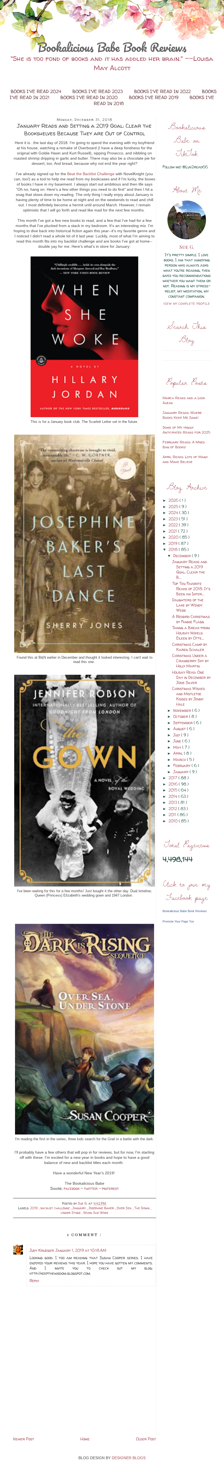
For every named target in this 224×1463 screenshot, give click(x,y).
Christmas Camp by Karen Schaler (189, 647)
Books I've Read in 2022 (163, 91)
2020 (174, 537)
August (180, 728)
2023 (174, 518)
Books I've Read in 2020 (89, 97)
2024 (174, 512)
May (177, 747)
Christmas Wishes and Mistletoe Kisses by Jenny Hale (188, 696)
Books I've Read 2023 (98, 91)
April (178, 753)
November (182, 710)
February (182, 765)
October (181, 716)
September (183, 722)
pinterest (110, 1188)
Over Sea (125, 1208)
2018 (174, 549)
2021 (173, 531)
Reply (34, 1280)
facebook (72, 1188)
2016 (174, 784)
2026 (174, 500)
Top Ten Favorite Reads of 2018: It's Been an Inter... (191, 588)
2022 (174, 524)
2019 (34, 1208)
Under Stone (71, 1212)
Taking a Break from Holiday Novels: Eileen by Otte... (191, 633)
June (177, 741)
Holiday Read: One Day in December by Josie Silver (191, 677)
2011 (173, 814)
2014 (173, 796)
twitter (91, 1188)
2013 (173, 802)
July (177, 735)
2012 (173, 808)
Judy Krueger (42, 1250)
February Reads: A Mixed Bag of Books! (184, 444)
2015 (173, 790)
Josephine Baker (102, 1208)
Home (85, 1438)
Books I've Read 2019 (154, 97)
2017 (173, 777)
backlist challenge (55, 1208)
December (182, 555)
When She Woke (95, 1212)
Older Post (146, 1438)
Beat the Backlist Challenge (90, 174)
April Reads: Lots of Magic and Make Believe (185, 459)
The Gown (142, 1208)
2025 (174, 506)
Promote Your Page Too (178, 921)
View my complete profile (186, 304)
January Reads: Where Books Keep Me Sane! (182, 415)
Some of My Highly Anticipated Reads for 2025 (186, 430)
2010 (174, 820)
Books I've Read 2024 (37, 91)
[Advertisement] (84, 1397)
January (79, 1208)
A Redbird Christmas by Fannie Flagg (191, 619)
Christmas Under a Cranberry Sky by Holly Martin (190, 660)
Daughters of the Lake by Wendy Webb (188, 605)
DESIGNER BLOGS (129, 1458)
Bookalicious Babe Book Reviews (112, 47)
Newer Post (23, 1438)
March (180, 759)
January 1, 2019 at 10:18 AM (80, 1250)
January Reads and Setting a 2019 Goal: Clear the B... (189, 569)
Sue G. (186, 247)
